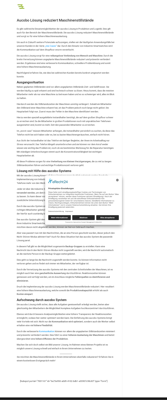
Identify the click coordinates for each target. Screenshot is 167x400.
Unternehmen (143, 6)
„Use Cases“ (51, 46)
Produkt (96, 6)
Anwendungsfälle (114, 6)
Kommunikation (47, 331)
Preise (131, 6)
